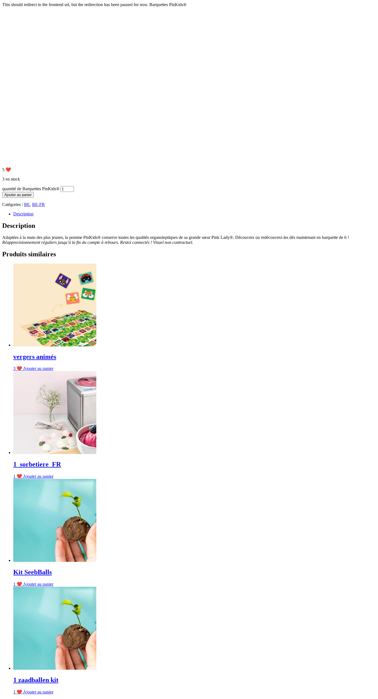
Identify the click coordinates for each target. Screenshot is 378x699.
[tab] (194, 214)
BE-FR (38, 204)
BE (27, 204)
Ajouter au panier (18, 195)
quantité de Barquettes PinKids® (30, 188)
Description (23, 214)
